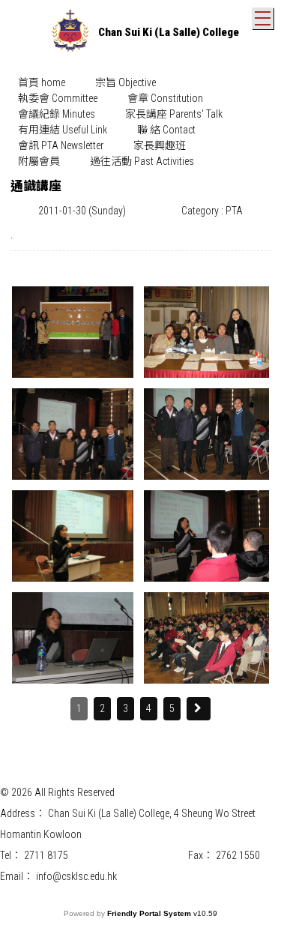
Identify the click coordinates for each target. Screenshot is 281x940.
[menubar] (140, 122)
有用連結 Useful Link (62, 130)
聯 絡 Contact (166, 130)
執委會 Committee (57, 98)
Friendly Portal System (150, 913)
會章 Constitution (165, 98)
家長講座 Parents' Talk (174, 114)
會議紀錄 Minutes (56, 114)
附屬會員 (39, 161)
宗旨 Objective (125, 82)
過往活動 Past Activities (142, 161)
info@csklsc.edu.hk (76, 876)
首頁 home (41, 82)
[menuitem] (41, 83)
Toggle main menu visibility (263, 18)
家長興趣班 (159, 145)
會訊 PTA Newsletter (60, 145)
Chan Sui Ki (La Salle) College (168, 32)
